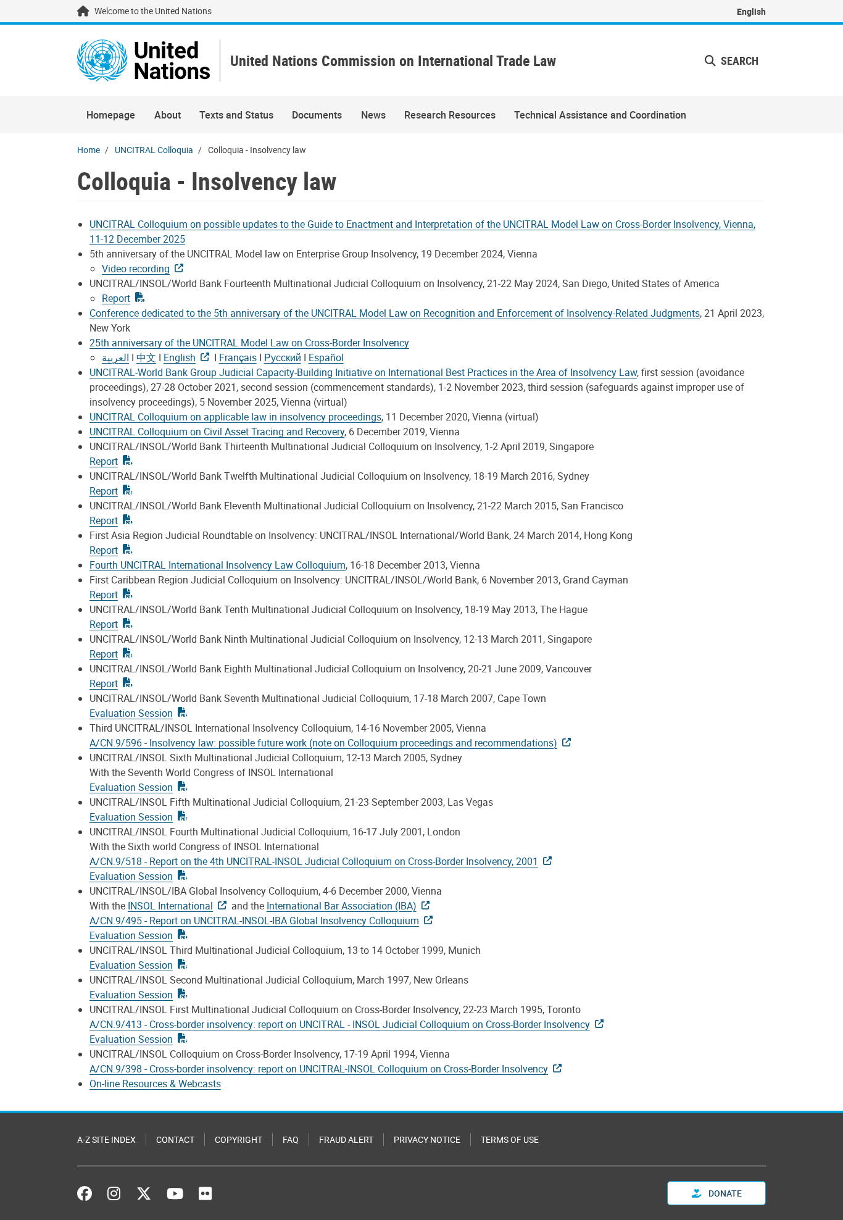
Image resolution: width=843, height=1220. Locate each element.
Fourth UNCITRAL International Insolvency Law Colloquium (217, 565)
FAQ (291, 1139)
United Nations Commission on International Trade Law (393, 61)
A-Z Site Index (106, 1139)
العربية (115, 357)
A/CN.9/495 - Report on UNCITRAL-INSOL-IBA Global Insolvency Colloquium (254, 920)
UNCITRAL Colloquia (154, 150)
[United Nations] (143, 60)
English (751, 11)
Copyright (238, 1139)
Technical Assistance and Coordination (600, 115)
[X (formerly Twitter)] (143, 1193)
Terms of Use (510, 1139)
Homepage (110, 115)
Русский (282, 357)
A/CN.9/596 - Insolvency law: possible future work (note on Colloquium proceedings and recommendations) (323, 743)
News (373, 115)
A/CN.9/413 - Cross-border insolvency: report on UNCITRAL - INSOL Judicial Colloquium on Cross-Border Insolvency (339, 1024)
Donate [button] (724, 1193)
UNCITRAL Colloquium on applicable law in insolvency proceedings (235, 417)
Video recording (136, 268)
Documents (317, 115)
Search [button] (738, 60)
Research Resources (450, 115)
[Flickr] (205, 1193)
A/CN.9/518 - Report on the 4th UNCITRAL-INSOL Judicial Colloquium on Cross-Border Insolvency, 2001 (313, 861)
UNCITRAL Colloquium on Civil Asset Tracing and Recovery (216, 431)
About (167, 115)
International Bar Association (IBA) (342, 906)
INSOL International (170, 906)
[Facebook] (87, 1193)
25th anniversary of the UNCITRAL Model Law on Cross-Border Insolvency (249, 342)
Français (238, 357)
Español (326, 357)
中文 (146, 357)
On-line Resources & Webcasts (155, 1083)
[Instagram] (114, 1193)
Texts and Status (236, 115)
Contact (175, 1139)
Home (88, 150)
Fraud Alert (346, 1139)
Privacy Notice (427, 1139)
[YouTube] (174, 1193)
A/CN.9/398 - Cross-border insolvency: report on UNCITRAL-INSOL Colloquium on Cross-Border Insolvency (318, 1069)
